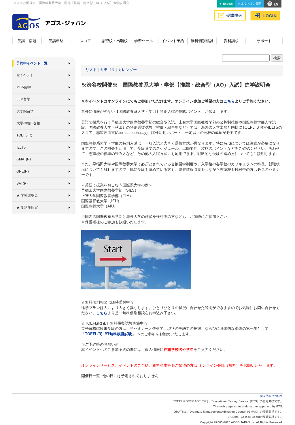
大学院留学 (25, 111)
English (228, 3)
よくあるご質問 (251, 3)
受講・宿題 (27, 41)
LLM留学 (23, 99)
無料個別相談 (202, 41)
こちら (229, 101)
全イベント (25, 75)
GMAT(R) (23, 159)
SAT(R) (22, 183)
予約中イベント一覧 (32, 63)
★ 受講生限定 (27, 207)
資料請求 (231, 41)
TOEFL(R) (24, 135)
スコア (85, 41)
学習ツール (143, 41)
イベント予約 (173, 41)
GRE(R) (22, 171)
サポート (264, 41)
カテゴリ (107, 70)
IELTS (21, 147)
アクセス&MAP (272, 4)
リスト (91, 70)
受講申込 (56, 41)
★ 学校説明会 (27, 195)
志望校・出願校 (114, 41)
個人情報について (271, 396)
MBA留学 (23, 87)
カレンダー (127, 70)
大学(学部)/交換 (28, 123)
